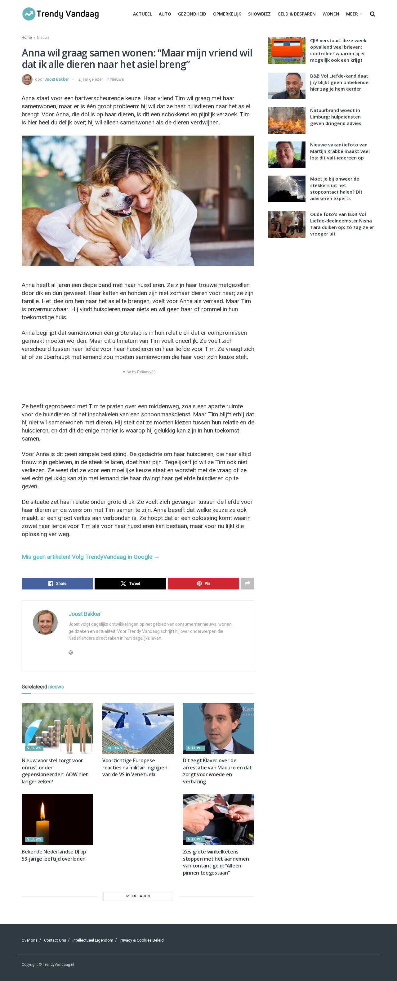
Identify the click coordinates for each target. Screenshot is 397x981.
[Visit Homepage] (60, 14)
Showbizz (259, 14)
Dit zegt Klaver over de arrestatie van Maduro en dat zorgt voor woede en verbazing (217, 771)
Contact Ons (55, 940)
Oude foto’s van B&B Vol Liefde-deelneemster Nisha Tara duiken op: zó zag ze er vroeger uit (342, 224)
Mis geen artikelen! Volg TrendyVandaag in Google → (91, 556)
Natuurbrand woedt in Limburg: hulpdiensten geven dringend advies (335, 116)
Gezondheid (192, 14)
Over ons (30, 940)
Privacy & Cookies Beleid (142, 940)
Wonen (331, 14)
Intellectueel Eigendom (93, 940)
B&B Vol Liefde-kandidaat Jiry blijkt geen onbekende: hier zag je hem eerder (340, 82)
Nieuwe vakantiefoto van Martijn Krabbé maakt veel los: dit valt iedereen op (340, 151)
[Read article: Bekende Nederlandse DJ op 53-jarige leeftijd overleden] (57, 819)
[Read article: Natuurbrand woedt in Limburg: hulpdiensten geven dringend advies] (287, 120)
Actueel (142, 14)
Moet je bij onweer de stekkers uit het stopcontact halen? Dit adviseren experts (336, 188)
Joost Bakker (57, 79)
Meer (352, 14)
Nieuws (43, 37)
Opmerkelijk (227, 14)
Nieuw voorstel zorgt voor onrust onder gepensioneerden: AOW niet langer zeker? (55, 771)
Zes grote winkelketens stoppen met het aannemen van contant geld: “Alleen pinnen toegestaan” (216, 862)
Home (27, 37)
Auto (165, 14)
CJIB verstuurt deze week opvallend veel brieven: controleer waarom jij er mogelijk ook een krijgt (338, 50)
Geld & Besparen (297, 14)
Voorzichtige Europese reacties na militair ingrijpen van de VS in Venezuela (134, 767)
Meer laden (138, 896)
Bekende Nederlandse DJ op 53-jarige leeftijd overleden (54, 855)
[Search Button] (372, 14)
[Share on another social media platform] (247, 583)
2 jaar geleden (91, 79)
